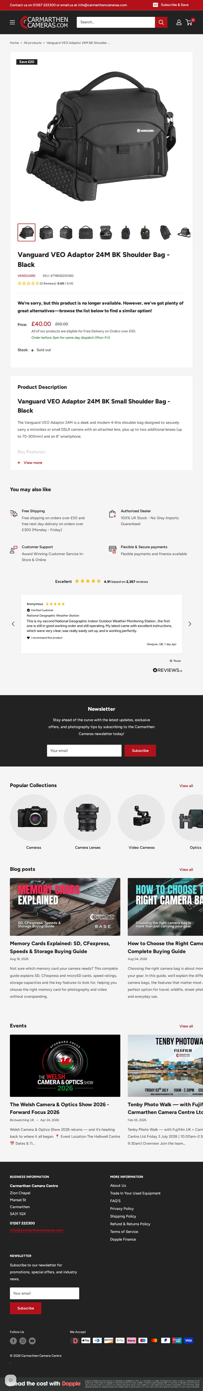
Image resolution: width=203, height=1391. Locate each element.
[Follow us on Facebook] (13, 1340)
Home (14, 43)
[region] (101, 623)
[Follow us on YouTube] (32, 1340)
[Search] (161, 22)
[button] (101, 283)
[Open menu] (12, 22)
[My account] (179, 22)
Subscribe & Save (175, 5)
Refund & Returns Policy (130, 1224)
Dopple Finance (123, 1239)
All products (33, 43)
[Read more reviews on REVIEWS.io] (167, 671)
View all (186, 786)
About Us (118, 1185)
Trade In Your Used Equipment (135, 1193)
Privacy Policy (122, 1208)
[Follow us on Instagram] (22, 1340)
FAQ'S (115, 1201)
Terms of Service (124, 1231)
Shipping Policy (123, 1216)
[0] (189, 22)
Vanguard (26, 276)
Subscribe (140, 750)
